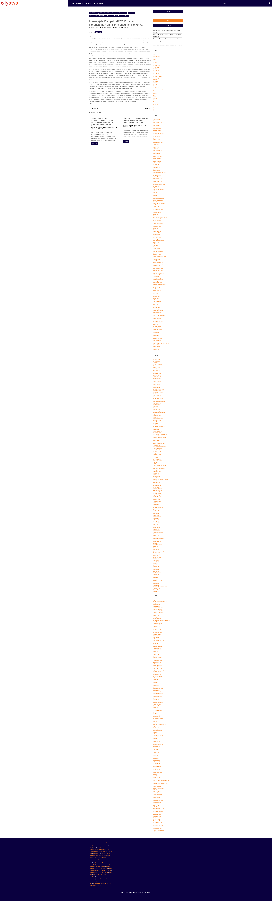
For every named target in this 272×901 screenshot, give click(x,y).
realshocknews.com (157, 730)
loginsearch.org (156, 554)
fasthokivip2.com (157, 663)
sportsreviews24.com (158, 712)
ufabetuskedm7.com (157, 820)
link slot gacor (156, 67)
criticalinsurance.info (157, 431)
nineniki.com (156, 417)
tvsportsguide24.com (157, 710)
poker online (155, 95)
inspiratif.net (155, 362)
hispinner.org (156, 429)
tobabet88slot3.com (157, 802)
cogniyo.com (156, 764)
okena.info (155, 195)
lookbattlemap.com (157, 648)
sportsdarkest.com (157, 680)
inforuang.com (156, 470)
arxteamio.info (156, 754)
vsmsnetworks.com (157, 364)
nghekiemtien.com (157, 509)
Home (72, 3)
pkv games (155, 85)
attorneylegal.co (156, 705)
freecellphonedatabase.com (159, 628)
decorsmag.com (156, 387)
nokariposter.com (157, 432)
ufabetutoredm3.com (157, 822)
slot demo (155, 68)
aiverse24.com (156, 334)
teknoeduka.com (156, 307)
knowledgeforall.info (157, 449)
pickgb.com (155, 732)
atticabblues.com (157, 237)
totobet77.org (156, 806)
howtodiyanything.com (158, 278)
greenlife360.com (157, 373)
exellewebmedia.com (157, 631)
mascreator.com (156, 287)
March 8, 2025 (127, 125)
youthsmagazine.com (158, 677)
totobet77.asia (156, 805)
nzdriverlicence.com (157, 295)
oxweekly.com (156, 477)
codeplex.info (156, 194)
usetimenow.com (157, 439)
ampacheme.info (156, 527)
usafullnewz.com (157, 119)
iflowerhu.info (156, 585)
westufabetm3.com (157, 828)
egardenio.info (156, 752)
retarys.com (155, 643)
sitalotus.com (156, 740)
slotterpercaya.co (157, 791)
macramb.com (156, 474)
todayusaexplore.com (158, 124)
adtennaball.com (156, 421)
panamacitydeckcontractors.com (160, 479)
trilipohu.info (155, 589)
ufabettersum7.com (157, 813)
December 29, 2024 (97, 127)
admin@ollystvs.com (106, 27)
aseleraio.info (156, 749)
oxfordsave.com (156, 659)
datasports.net (156, 699)
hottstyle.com (156, 276)
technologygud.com (157, 729)
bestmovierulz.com (157, 156)
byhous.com (155, 577)
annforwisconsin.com (158, 142)
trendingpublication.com (158, 808)
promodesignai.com (157, 327)
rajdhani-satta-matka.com (159, 443)
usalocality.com (156, 125)
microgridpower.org (157, 772)
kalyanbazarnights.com (158, 410)
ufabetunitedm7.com (157, 819)
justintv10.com (156, 502)
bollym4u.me (156, 571)
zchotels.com (156, 302)
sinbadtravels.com (157, 634)
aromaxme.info (156, 530)
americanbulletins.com (158, 232)
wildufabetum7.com (157, 831)
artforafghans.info (157, 516)
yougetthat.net (156, 654)
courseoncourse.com (158, 612)
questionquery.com (157, 493)
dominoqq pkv (156, 87)
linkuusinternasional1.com (159, 184)
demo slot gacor (156, 57)
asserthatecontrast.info (158, 532)
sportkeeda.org (156, 760)
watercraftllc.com (157, 226)
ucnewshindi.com (157, 626)
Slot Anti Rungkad (98, 3)
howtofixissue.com (157, 381)
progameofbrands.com (158, 392)
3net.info (155, 192)
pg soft (100, 851)
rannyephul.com (156, 487)
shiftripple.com (156, 789)
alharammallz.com (157, 231)
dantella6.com (156, 406)
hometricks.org (156, 769)
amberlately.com (156, 136)
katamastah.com (157, 746)
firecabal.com (156, 260)
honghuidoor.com (157, 414)
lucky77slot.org (156, 715)
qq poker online (107, 842)
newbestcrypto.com (157, 657)
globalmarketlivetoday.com (159, 264)
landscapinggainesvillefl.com (159, 284)
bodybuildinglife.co (157, 726)
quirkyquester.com (157, 786)
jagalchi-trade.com (157, 158)
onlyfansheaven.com (157, 460)
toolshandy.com (156, 482)
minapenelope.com (157, 161)
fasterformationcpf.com (158, 645)
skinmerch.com (156, 153)
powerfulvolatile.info (157, 544)
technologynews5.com (158, 306)
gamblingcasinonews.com (159, 389)
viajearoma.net (156, 211)
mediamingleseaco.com (158, 505)
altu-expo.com (156, 208)
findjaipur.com (156, 144)
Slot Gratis (88, 3)
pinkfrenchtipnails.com (158, 693)
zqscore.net (155, 747)
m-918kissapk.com (157, 580)
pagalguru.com (156, 296)
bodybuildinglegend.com (158, 495)
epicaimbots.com (157, 253)
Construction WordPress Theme (131, 892)
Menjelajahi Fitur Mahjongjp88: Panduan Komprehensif (167, 45)
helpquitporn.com (157, 271)
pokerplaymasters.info (158, 610)
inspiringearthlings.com (158, 279)
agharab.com (156, 214)
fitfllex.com (155, 467)
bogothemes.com (157, 167)
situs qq (154, 61)
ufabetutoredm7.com (157, 824)
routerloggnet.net (156, 404)
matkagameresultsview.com (159, 426)
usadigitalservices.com (158, 453)
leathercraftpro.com (157, 771)
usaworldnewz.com (157, 122)
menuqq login (93, 842)
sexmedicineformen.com (158, 788)
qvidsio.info (155, 546)
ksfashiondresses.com (158, 735)
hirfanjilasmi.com (157, 768)
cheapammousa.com (158, 215)
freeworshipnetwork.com (158, 225)
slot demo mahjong (157, 76)
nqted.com (155, 293)
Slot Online (79, 3)
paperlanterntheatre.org (158, 223)
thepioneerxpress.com (158, 379)
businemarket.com (157, 673)
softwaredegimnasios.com (159, 315)
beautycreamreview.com (158, 240)
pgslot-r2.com (156, 299)
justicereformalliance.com (159, 162)
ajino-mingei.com (157, 169)
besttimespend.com (157, 761)
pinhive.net (155, 568)
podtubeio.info (156, 543)
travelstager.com (156, 484)
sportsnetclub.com (157, 656)
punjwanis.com (156, 600)
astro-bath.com (156, 204)
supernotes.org (156, 741)
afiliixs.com (155, 229)
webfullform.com (156, 384)
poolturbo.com (156, 513)
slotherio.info (156, 549)
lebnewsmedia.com (157, 181)
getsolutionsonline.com (158, 428)
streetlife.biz (155, 563)
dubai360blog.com (157, 713)
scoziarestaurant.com (158, 323)
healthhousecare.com (158, 268)
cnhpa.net (155, 738)
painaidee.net (156, 679)
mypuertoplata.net (157, 378)
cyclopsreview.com (157, 243)
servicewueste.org (157, 395)
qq (153, 106)
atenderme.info (156, 533)
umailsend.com (156, 642)
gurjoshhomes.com (157, 173)
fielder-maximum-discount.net (159, 465)
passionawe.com (157, 778)
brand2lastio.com (157, 451)
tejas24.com (155, 512)
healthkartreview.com (158, 270)
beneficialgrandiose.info (158, 538)
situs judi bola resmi (100, 849)
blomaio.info (155, 540)
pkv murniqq (98, 864)
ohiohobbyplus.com (157, 166)
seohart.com (156, 324)
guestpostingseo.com (158, 607)
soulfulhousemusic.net (158, 796)
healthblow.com (156, 440)
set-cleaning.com (157, 326)
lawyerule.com (156, 504)
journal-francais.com (157, 501)
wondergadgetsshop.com (158, 189)
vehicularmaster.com (157, 130)
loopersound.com (157, 159)
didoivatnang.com (157, 246)
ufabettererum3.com (157, 810)
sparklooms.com (157, 797)
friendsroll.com (156, 186)
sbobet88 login (94, 881)
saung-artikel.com (157, 662)
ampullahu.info (156, 529)
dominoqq (155, 62)
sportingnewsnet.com (158, 687)
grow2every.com (156, 267)
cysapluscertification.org (158, 551)
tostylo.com (155, 652)
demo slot (97, 857)
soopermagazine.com (158, 316)
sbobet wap (102, 881)
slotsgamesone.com (157, 407)
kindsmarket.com (157, 471)
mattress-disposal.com (158, 722)
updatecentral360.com (158, 744)
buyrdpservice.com (157, 649)
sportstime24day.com (158, 688)
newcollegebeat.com (157, 150)
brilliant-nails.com (157, 496)
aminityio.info (156, 524)
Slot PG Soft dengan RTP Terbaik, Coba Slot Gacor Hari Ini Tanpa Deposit (108, 13)
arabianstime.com (157, 236)
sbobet (154, 59)
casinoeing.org (156, 560)
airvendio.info (156, 518)
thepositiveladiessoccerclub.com (160, 217)
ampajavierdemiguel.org (158, 133)
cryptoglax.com (156, 164)
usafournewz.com (157, 127)
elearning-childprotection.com (159, 446)
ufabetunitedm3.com (157, 817)
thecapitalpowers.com (158, 800)
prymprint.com (156, 758)
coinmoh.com (156, 242)
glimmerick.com (156, 147)
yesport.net (155, 651)
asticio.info (155, 750)
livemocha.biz (156, 561)
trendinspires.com (157, 485)
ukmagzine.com (156, 635)
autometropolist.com (157, 239)
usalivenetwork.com (157, 623)
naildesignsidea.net (157, 220)
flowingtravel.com (157, 415)
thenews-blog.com (157, 309)
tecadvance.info (156, 523)
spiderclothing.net (157, 187)
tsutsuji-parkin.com (157, 212)
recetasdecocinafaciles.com (159, 218)
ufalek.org (155, 721)
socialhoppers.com (157, 454)
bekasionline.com (157, 370)
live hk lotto (155, 81)
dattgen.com (155, 245)
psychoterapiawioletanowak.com (160, 783)
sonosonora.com (157, 183)
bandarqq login (156, 78)
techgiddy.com (156, 621)
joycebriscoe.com (157, 138)
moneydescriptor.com (158, 676)
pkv (153, 64)
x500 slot (105, 851)
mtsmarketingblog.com (158, 507)
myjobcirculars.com (157, 400)
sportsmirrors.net (157, 698)
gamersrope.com (157, 629)
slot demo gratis (156, 65)
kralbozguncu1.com (157, 282)
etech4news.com (157, 254)
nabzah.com (155, 423)
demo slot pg (156, 71)
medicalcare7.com (157, 420)
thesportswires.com (157, 684)
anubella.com (156, 335)
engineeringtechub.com (158, 702)
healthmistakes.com (157, 733)
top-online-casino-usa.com (159, 412)
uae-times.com (156, 359)
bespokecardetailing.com (158, 198)
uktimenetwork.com (157, 120)
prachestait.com (156, 515)
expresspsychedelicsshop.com (160, 256)
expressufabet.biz (157, 376)
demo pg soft (96, 853)
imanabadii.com (156, 588)
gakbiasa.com (156, 583)
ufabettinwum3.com (157, 816)
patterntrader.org (156, 736)
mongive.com (156, 425)
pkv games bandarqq (157, 89)
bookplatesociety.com (158, 180)
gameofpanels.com (157, 435)
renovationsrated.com (158, 321)
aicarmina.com (156, 139)
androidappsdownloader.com (159, 437)
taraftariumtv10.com (157, 491)
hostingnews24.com (157, 274)
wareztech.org (156, 637)
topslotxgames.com (157, 403)
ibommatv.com (156, 367)
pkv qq (154, 101)
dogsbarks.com (156, 248)
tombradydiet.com (157, 175)
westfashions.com (157, 481)
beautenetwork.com (157, 338)
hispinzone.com (156, 409)
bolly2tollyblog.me (157, 572)
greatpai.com (156, 222)
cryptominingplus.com (158, 666)
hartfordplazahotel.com (158, 579)
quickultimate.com (157, 785)
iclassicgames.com (157, 660)
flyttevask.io (155, 575)
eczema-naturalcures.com (159, 203)
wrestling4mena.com (157, 448)
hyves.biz (155, 565)
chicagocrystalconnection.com (160, 586)
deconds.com (156, 349)
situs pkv (155, 98)
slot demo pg (156, 70)
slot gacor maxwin (101, 859)
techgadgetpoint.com (157, 708)
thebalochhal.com (157, 128)
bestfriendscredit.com (158, 200)
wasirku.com (156, 510)
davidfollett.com (156, 148)
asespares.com (156, 234)
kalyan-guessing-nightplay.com (160, 434)
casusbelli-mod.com (157, 178)
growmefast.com (157, 716)
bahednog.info (156, 615)
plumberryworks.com (158, 782)
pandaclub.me (156, 574)
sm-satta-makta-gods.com (159, 313)
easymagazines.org (157, 766)
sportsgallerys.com (157, 696)
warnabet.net (156, 569)
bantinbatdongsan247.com (159, 614)
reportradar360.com (157, 488)
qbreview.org (156, 393)
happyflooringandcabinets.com (160, 724)
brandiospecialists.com (158, 418)
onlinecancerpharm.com (158, 719)
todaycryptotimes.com (158, 310)
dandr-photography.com (158, 498)
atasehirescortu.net (157, 701)
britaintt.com (155, 348)
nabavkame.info (156, 582)
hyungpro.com (156, 685)
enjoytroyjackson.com (158, 251)
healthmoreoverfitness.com (159, 401)
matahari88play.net (157, 674)
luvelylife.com (156, 473)
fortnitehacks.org (156, 552)
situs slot (104, 847)
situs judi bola (105, 879)
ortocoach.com (156, 777)
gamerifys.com (156, 361)
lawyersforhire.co (157, 671)
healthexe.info (156, 519)
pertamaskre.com (157, 618)
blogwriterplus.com (157, 606)
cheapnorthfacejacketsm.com (159, 172)
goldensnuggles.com (157, 646)
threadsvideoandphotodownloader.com (161, 620)
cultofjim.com (156, 145)
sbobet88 (155, 79)
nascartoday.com (157, 292)
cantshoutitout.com (157, 375)
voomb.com (155, 707)
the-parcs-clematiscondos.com (160, 601)
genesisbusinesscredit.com (159, 468)
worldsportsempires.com (158, 743)
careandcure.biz (156, 763)
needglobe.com (156, 775)
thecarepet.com (156, 604)
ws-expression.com (157, 301)
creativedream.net (157, 456)
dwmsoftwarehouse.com (158, 250)
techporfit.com (156, 368)
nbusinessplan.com (157, 372)
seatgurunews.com (157, 190)
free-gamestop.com (157, 632)
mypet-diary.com (157, 476)
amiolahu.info (156, 526)
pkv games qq (104, 868)
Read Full (95, 144)
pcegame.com (156, 298)
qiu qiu (154, 54)
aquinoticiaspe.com (157, 668)
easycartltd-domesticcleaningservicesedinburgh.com (165, 351)
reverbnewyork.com (157, 152)
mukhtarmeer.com (157, 290)
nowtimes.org (156, 558)
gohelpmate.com (156, 442)
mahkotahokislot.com (158, 718)
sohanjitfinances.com (157, 794)
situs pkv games (156, 56)
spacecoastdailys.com (158, 318)
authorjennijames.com (158, 209)
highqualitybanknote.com (158, 273)
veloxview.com (156, 827)
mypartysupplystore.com (158, 141)
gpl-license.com (156, 265)
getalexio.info (156, 755)
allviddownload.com (157, 386)
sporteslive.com (156, 690)
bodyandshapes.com (157, 341)
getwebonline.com (157, 459)
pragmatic (155, 82)
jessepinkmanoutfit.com (158, 640)
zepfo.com (155, 304)
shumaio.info (156, 547)
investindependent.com (158, 281)
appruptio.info (156, 591)
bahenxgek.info (156, 617)
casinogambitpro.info (157, 609)
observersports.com (157, 665)
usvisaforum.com (157, 155)
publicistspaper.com (157, 329)
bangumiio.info (156, 535)
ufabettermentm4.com (158, 811)
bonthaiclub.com (156, 176)
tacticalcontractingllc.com (158, 799)
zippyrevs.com (156, 396)
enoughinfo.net (156, 566)
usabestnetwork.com (157, 638)
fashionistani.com (157, 257)
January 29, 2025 (95, 27)
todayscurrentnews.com (158, 803)
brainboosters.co (156, 134)
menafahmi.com (156, 288)
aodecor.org (155, 555)
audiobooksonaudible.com (159, 337)
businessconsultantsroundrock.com (161, 343)
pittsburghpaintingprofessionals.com (161, 780)
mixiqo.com (155, 774)
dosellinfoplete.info (157, 541)
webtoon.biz (155, 682)
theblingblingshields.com (158, 691)
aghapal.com (156, 206)
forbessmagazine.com (158, 262)
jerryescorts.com (157, 704)
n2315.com (155, 457)
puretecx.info (156, 521)
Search (167, 11)
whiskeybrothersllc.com (158, 830)
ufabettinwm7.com (157, 814)
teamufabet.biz (156, 382)
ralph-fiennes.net (156, 463)
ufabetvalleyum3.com (158, 825)
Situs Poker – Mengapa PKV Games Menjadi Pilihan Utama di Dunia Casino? (135, 120)
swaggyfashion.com (157, 490)
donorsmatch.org (157, 557)
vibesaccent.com (157, 131)
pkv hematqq (106, 864)
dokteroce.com (156, 499)
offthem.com (156, 365)
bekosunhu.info (156, 537)
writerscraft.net (156, 445)
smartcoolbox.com (157, 792)
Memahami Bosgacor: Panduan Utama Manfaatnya (166, 38)
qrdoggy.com (156, 727)
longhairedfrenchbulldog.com (159, 670)
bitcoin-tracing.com (157, 340)
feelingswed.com (157, 259)
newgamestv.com (157, 694)
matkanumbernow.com (158, 398)
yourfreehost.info (156, 170)
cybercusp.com (156, 346)
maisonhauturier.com (157, 285)
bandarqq (155, 93)
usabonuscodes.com (157, 312)
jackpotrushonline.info (158, 624)
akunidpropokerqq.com (158, 197)
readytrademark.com (157, 320)
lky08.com (155, 462)
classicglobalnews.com (158, 344)
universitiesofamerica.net (158, 390)
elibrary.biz (155, 201)
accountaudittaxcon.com (158, 757)
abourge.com (156, 228)
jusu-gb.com (155, 603)
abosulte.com (156, 332)
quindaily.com (156, 330)
